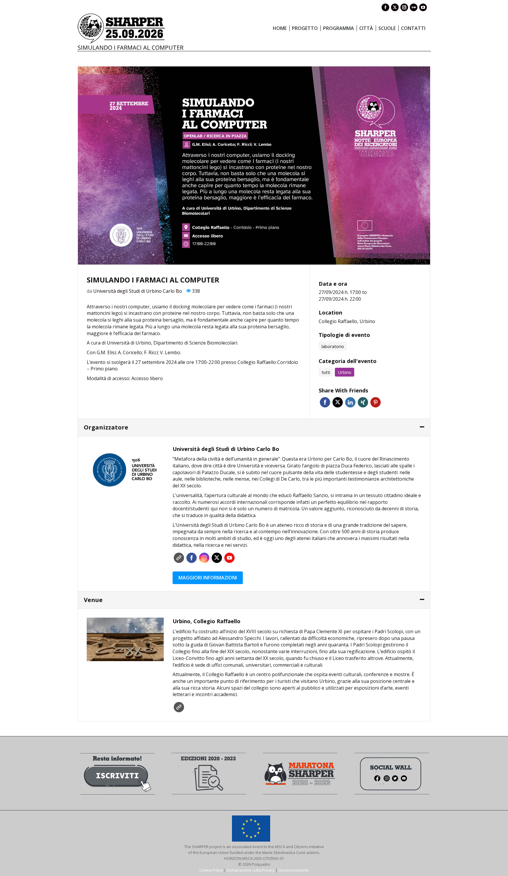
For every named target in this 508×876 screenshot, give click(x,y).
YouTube (229, 558)
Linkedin (350, 402)
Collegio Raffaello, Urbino (347, 321)
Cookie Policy (211, 870)
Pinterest (375, 402)
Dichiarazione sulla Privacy (251, 870)
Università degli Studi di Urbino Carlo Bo (137, 291)
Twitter (337, 402)
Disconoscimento (293, 870)
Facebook (325, 402)
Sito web (179, 558)
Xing (363, 402)
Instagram (204, 558)
